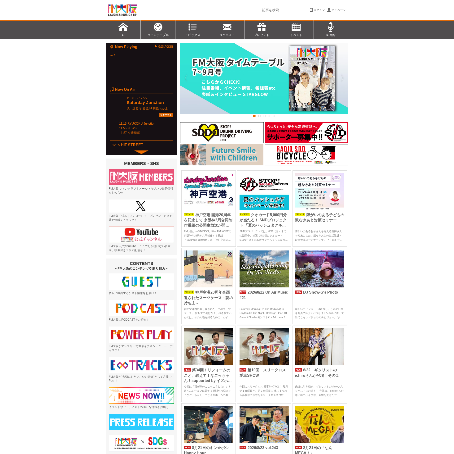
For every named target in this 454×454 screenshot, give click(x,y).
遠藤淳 (137, 108)
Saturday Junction (145, 102)
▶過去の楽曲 (164, 46)
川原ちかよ (160, 108)
